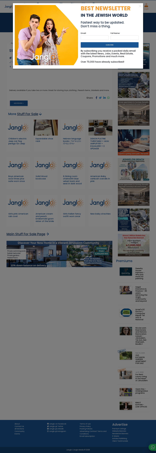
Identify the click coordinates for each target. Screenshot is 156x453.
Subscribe (110, 45)
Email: (83, 33)
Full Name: (115, 33)
